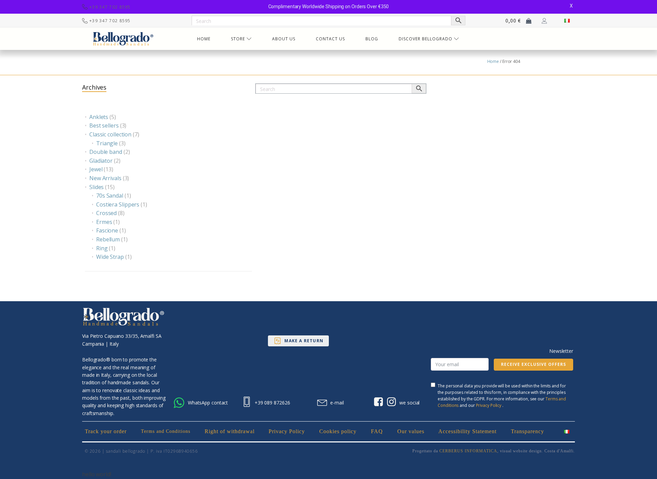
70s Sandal (109, 195)
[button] (298, 340)
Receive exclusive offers (533, 364)
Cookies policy (338, 431)
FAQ (377, 431)
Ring (102, 248)
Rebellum (108, 239)
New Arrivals (105, 178)
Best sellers (104, 125)
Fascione (107, 230)
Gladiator (101, 160)
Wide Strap (110, 257)
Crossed (106, 213)
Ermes (104, 222)
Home (493, 61)
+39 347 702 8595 (110, 7)
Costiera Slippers (117, 204)
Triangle (107, 143)
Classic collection (110, 134)
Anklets (98, 117)
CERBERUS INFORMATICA (468, 451)
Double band (105, 152)
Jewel (96, 169)
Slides (96, 187)
